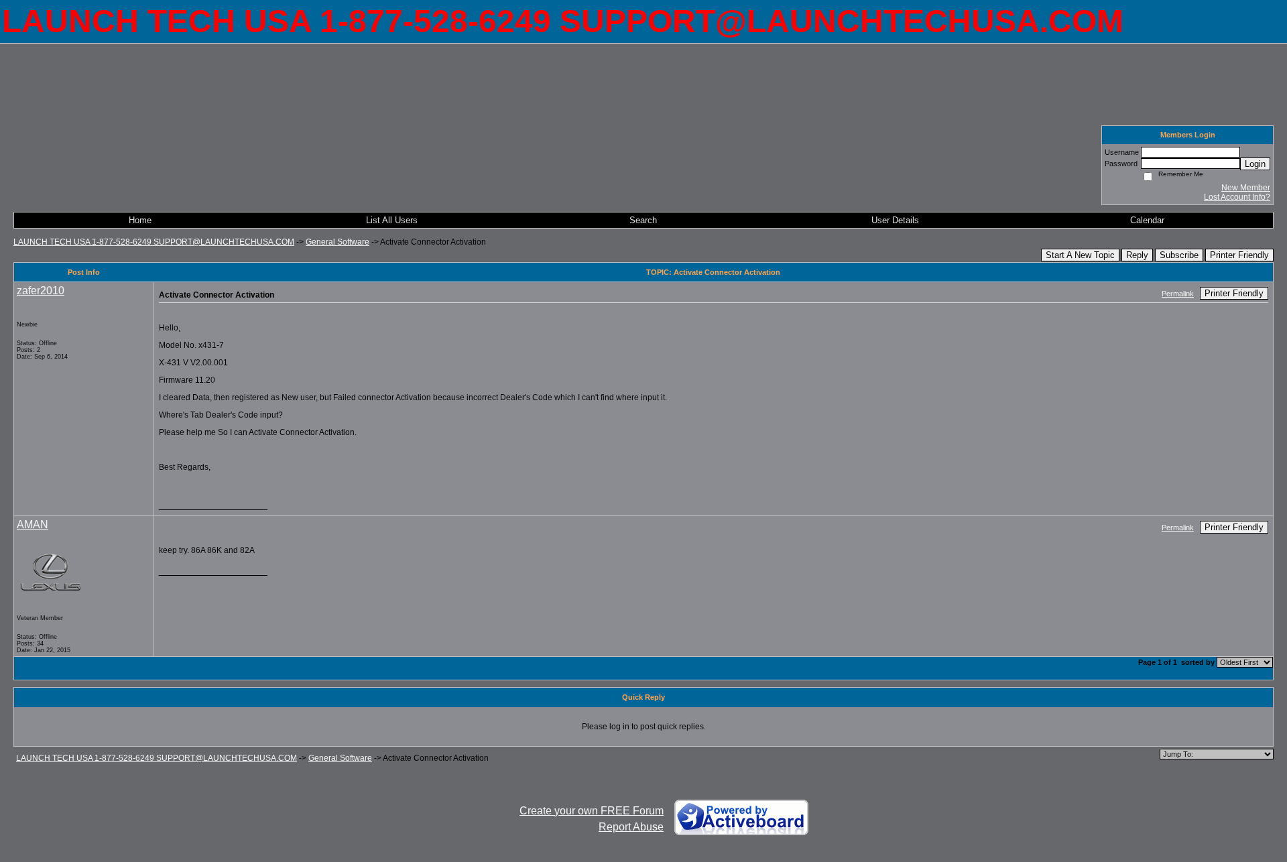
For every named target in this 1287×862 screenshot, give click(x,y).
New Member (1245, 187)
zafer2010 (40, 290)
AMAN (32, 524)
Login (1255, 164)
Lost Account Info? (1237, 197)
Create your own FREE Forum (591, 810)
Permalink (1178, 294)
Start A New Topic (1080, 255)
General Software (337, 242)
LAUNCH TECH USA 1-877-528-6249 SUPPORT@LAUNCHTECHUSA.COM (153, 242)
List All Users (392, 220)
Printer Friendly (1239, 255)
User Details (895, 220)
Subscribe (1179, 255)
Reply (1137, 255)
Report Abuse (631, 827)
